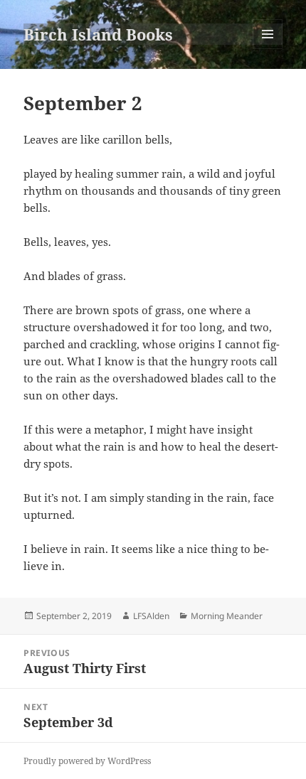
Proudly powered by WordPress (87, 761)
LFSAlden (151, 616)
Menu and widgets (268, 48)
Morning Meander (227, 616)
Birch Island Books (98, 34)
